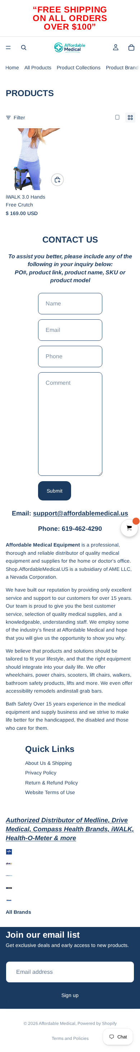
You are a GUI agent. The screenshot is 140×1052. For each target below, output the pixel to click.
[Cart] (131, 47)
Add (63, 180)
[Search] (24, 47)
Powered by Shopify (97, 1023)
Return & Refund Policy (51, 783)
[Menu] (8, 47)
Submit (54, 491)
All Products (37, 67)
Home (12, 67)
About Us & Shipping (48, 763)
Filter (19, 117)
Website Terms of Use (50, 792)
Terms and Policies (70, 1038)
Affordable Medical (57, 1023)
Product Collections (79, 67)
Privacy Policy (40, 773)
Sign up (70, 995)
